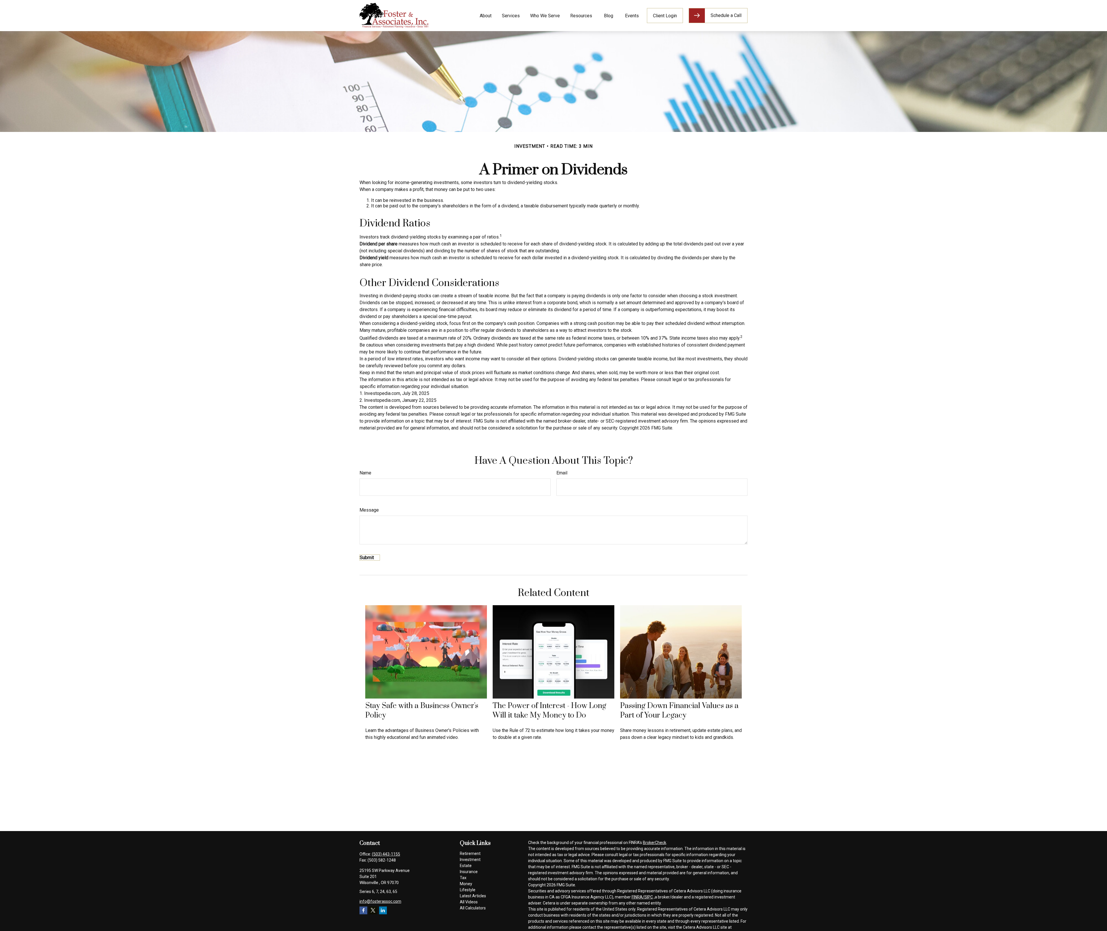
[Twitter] (373, 910)
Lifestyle (467, 890)
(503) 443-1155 (386, 854)
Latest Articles (473, 896)
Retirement (470, 853)
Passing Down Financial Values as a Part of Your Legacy (679, 710)
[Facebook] (363, 910)
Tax (463, 877)
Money (466, 883)
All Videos (469, 902)
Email (561, 473)
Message (369, 510)
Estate (466, 865)
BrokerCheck (654, 842)
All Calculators (473, 908)
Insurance (469, 871)
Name (365, 473)
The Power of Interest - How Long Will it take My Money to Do (549, 710)
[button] (485, 15)
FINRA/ (638, 897)
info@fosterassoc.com (380, 901)
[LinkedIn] (383, 910)
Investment (470, 859)
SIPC (648, 897)
